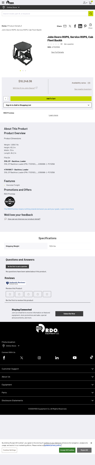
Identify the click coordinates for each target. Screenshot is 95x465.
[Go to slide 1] (20, 70)
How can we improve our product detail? (24, 219)
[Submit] (90, 13)
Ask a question (69, 44)
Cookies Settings (9, 450)
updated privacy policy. (52, 445)
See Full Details (57, 52)
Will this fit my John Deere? (24, 88)
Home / (5, 26)
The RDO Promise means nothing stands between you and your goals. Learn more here (39, 209)
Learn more (53, 115)
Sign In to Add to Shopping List (18, 105)
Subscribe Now (69, 314)
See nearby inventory (83, 89)
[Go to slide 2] (22, 70)
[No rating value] (54, 44)
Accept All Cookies (67, 450)
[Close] (91, 443)
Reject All (84, 450)
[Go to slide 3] (25, 70)
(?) (89, 83)
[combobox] (47, 13)
